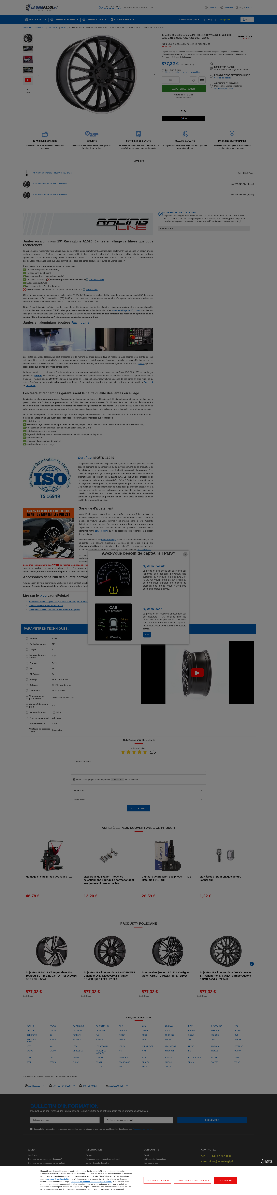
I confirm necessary (157, 1180)
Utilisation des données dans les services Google (91, 1181)
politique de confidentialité (58, 1179)
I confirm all (225, 1180)
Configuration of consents (193, 1180)
